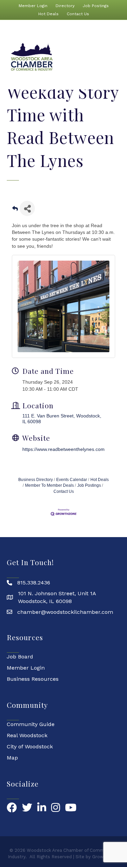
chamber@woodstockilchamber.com (65, 612)
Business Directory (35, 479)
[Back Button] (15, 210)
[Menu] (116, 57)
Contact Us (78, 13)
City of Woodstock (30, 746)
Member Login (33, 5)
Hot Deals (48, 13)
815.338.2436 (33, 582)
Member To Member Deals (49, 485)
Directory (65, 5)
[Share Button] (27, 208)
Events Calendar (71, 479)
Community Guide (31, 724)
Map (12, 757)
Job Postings (96, 5)
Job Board (20, 656)
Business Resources (33, 679)
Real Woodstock (27, 735)
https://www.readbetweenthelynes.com (63, 449)
